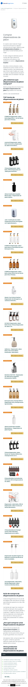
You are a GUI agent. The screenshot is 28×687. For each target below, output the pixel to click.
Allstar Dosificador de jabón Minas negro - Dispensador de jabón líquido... (13, 195)
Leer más (18, 685)
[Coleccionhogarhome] (7, 3)
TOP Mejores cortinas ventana (10, 670)
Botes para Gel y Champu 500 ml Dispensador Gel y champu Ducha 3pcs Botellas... (14, 402)
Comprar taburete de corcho (10, 664)
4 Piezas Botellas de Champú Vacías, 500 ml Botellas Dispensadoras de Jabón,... (13, 531)
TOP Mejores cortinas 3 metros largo (11, 659)
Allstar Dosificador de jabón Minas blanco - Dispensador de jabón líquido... (13, 428)
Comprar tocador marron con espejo (12, 661)
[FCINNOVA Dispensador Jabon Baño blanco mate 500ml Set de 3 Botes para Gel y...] (14, 238)
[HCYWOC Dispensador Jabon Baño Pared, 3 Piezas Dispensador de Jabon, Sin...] (14, 316)
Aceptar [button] (13, 685)
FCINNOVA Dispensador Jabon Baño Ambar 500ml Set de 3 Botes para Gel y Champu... (14, 273)
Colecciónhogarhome (6, 8)
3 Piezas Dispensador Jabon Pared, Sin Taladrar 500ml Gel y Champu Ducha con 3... (13, 454)
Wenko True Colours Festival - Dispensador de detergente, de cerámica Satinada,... (13, 299)
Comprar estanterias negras (10, 663)
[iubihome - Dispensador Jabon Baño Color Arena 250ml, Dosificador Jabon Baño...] (14, 342)
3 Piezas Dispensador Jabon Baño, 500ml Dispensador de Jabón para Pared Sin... (13, 169)
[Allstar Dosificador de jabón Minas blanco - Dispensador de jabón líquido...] (14, 419)
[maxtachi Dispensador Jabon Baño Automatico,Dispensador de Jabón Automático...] (14, 135)
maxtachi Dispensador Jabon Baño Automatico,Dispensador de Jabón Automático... (13, 144)
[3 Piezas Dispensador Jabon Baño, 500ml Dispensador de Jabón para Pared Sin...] (14, 161)
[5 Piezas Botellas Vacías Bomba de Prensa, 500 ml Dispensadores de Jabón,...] (14, 471)
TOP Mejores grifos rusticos (9, 673)
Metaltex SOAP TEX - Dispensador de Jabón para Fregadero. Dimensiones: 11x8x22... (14, 376)
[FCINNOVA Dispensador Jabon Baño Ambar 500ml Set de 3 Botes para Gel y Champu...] (14, 264)
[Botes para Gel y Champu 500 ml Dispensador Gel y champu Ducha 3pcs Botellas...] (14, 393)
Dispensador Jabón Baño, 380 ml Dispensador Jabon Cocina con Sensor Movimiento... (14, 505)
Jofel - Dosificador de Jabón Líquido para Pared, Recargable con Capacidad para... (13, 221)
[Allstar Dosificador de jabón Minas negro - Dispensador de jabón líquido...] (14, 187)
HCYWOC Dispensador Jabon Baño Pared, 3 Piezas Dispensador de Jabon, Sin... (14, 324)
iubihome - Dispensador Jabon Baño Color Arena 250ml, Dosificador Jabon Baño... (13, 350)
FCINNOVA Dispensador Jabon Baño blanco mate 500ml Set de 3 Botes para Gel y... (14, 247)
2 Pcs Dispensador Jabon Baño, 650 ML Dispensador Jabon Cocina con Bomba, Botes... (13, 583)
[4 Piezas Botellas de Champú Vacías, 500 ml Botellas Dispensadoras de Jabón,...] (14, 523)
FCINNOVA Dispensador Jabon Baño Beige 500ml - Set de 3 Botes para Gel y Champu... (14, 118)
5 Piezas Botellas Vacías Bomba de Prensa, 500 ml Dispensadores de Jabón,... (14, 480)
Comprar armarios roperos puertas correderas (14, 671)
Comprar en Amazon (18, 123)
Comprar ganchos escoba (9, 666)
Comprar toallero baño (8, 668)
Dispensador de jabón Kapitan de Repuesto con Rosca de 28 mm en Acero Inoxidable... (14, 557)
